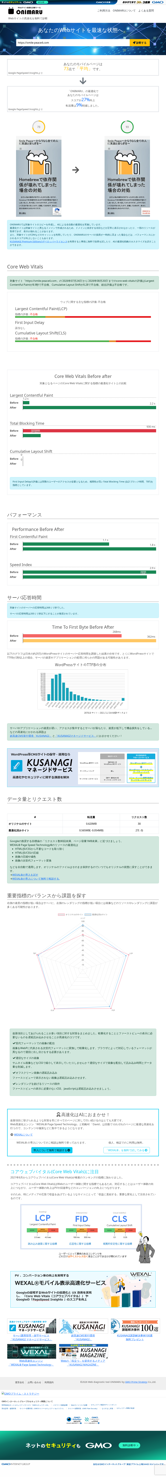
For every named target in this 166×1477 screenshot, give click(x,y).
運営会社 (19, 1382)
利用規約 (49, 1382)
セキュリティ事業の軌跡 (125, 1408)
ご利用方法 (103, 10)
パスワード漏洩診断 (60, 1405)
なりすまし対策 (107, 1408)
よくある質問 (146, 10)
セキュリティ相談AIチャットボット (104, 1405)
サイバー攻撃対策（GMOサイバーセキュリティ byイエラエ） (42, 1408)
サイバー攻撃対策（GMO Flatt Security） (83, 1408)
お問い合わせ (34, 1382)
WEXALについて (23, 1134)
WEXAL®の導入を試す (25, 875)
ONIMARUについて (124, 10)
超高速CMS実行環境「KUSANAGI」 (31, 736)
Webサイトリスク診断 (79, 1405)
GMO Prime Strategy (136, 1381)
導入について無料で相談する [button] (50, 1150)
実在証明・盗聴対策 (9, 1408)
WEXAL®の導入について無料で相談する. (36, 878)
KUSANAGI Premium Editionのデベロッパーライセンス (38, 241)
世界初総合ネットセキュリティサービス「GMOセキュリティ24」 (26, 1405)
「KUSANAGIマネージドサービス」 (75, 736)
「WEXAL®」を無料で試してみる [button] (125, 1150)
